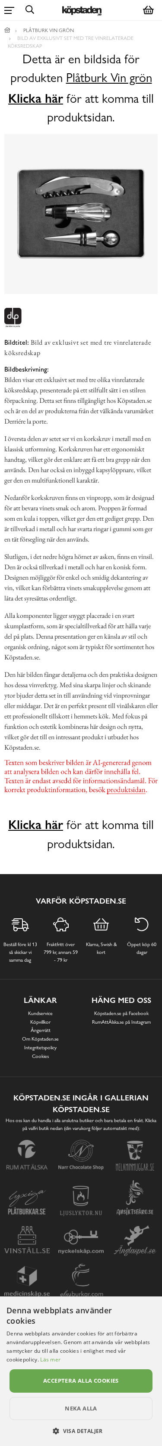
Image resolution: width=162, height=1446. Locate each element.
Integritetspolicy (40, 1048)
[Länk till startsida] (7, 30)
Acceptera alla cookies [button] (81, 1380)
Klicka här (35, 98)
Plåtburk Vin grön (109, 78)
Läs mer (50, 1359)
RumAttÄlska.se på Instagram (121, 1022)
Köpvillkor (40, 1022)
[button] (81, 1431)
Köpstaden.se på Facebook (121, 1013)
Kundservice (40, 1013)
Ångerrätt (41, 1030)
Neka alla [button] (81, 1408)
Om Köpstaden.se (40, 1039)
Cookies (40, 1056)
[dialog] (81, 1371)
